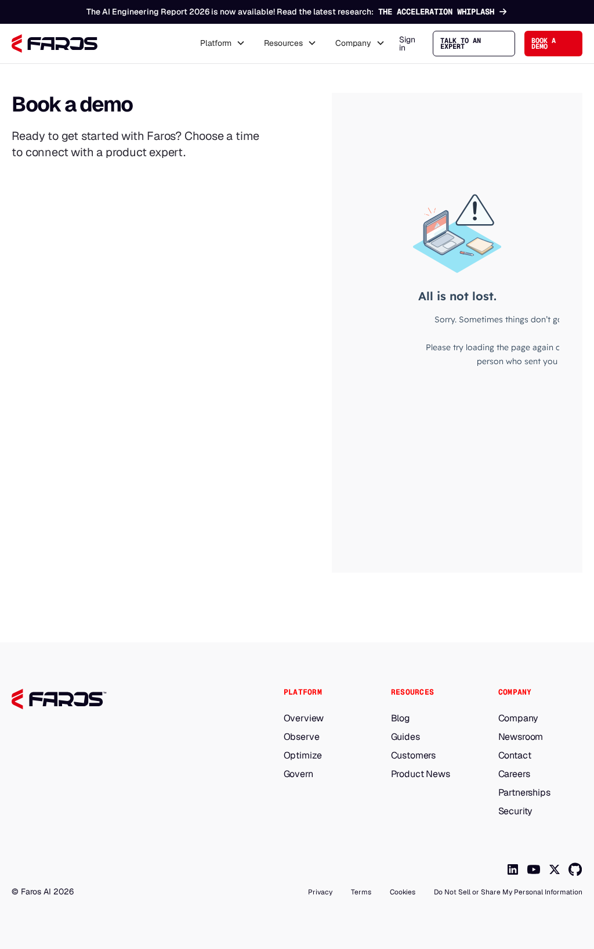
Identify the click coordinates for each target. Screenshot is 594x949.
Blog (400, 718)
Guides (405, 737)
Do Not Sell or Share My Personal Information (508, 892)
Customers (413, 755)
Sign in (407, 43)
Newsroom (521, 737)
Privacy (320, 892)
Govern (298, 774)
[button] (222, 44)
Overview (304, 718)
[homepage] (124, 699)
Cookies (402, 892)
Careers (514, 774)
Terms (361, 892)
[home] (54, 43)
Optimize (303, 755)
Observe (302, 737)
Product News (420, 774)
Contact (514, 755)
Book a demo (543, 43)
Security (515, 811)
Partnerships (524, 792)
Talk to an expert (460, 43)
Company (518, 718)
